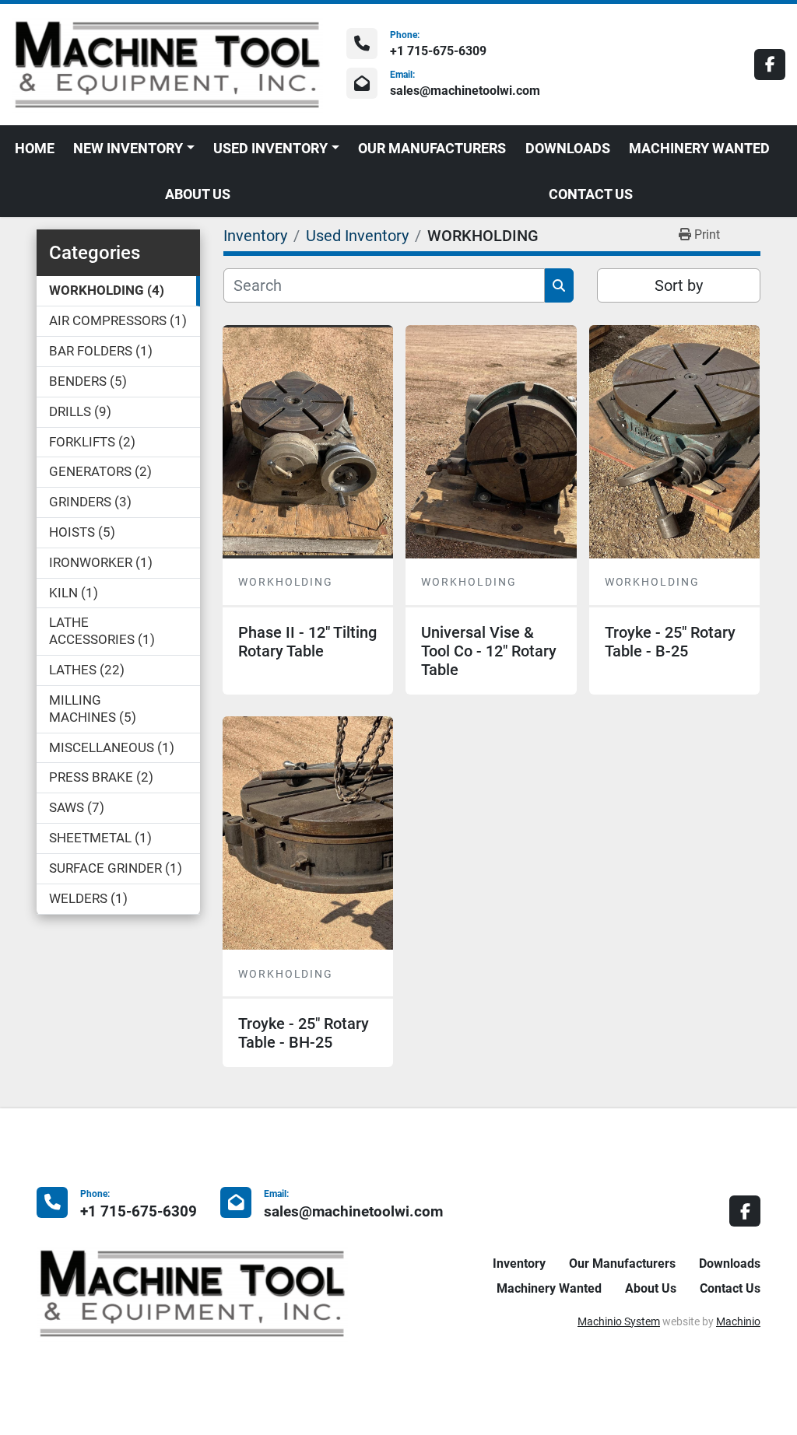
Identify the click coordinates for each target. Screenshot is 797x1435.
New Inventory (128, 148)
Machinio (738, 1321)
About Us (197, 194)
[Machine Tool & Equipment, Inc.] (192, 1292)
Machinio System (619, 1321)
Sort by (679, 285)
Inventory (519, 1263)
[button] (134, 148)
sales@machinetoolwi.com (465, 90)
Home (34, 148)
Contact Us (591, 194)
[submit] (559, 285)
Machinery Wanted (699, 148)
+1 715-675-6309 (438, 51)
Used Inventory (270, 148)
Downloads (567, 148)
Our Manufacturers (432, 148)
